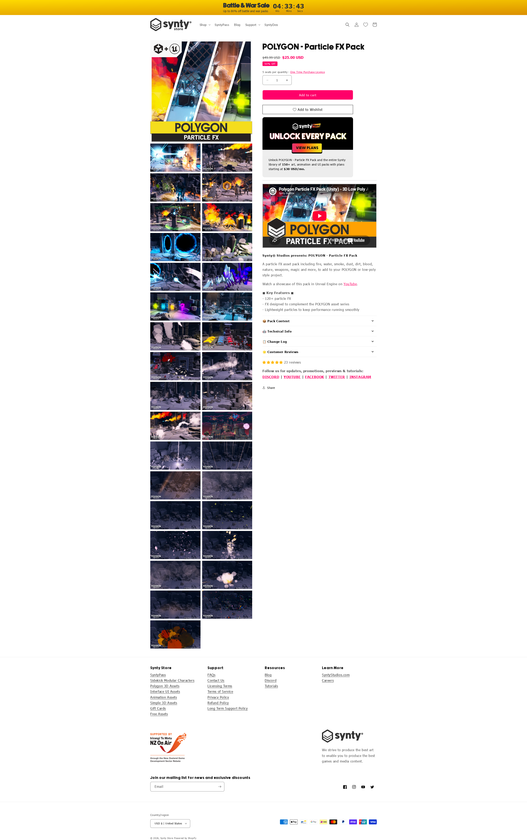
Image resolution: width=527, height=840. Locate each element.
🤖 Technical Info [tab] (277, 331)
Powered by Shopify (185, 838)
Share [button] (271, 388)
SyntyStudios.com (336, 675)
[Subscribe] (219, 786)
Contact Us (216, 680)
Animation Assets (163, 697)
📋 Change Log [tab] (274, 341)
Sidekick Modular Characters (172, 680)
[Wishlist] (365, 24)
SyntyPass (158, 675)
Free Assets (159, 714)
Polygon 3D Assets (164, 686)
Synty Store (166, 838)
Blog (268, 675)
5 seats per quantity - (293, 72)
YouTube (350, 284)
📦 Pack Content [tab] (275, 321)
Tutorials (271, 686)
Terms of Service (220, 691)
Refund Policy (218, 703)
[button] (204, 24)
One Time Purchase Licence (307, 72)
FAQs (211, 675)
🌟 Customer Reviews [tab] (280, 352)
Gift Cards (158, 708)
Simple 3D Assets (163, 703)
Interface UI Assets (165, 691)
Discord (270, 680)
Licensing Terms (220, 686)
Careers (328, 680)
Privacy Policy (218, 697)
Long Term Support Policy (228, 708)
